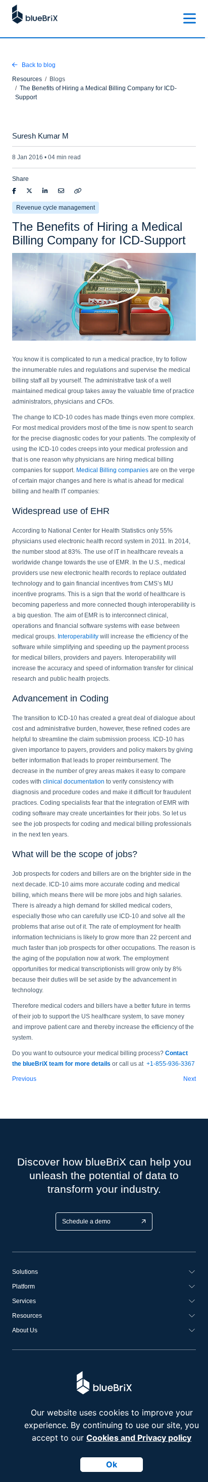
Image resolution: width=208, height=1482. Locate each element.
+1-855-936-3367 (170, 1063)
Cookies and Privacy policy (138, 1438)
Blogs (57, 79)
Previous (24, 1078)
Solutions (25, 1271)
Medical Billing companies (112, 470)
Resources (27, 1315)
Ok (111, 1464)
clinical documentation (74, 781)
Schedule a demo (86, 1221)
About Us (24, 1330)
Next (189, 1078)
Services (24, 1301)
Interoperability (78, 636)
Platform (23, 1286)
